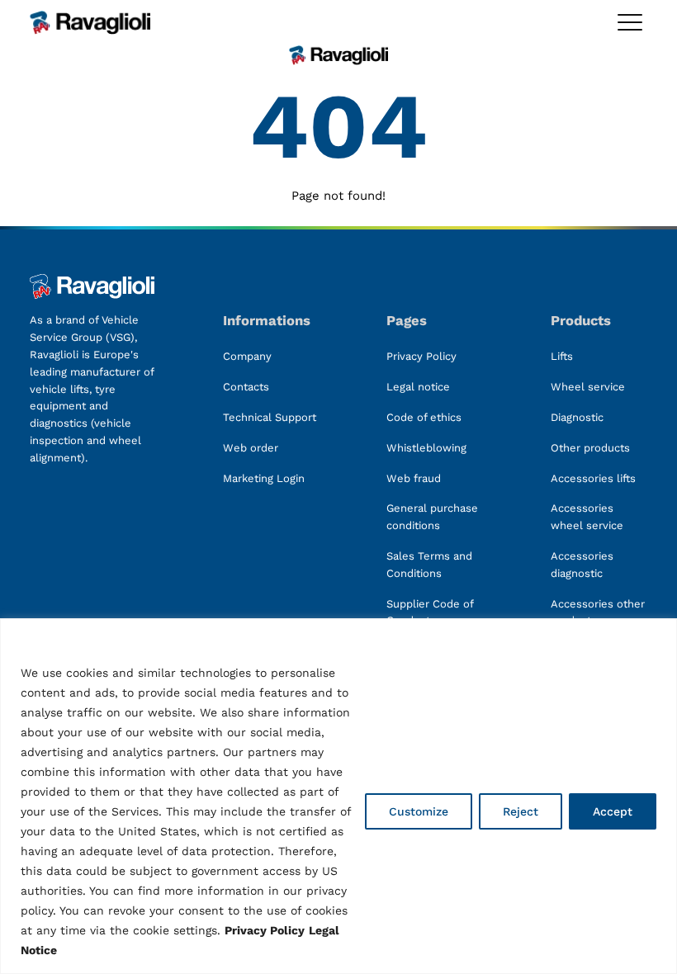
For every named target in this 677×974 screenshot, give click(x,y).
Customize (418, 811)
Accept (612, 811)
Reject (520, 811)
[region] (338, 796)
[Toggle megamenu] (630, 22)
